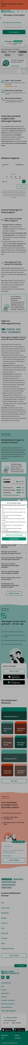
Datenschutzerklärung (17, 542)
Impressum (8, 542)
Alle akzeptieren (14, 539)
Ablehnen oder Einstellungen (14, 535)
